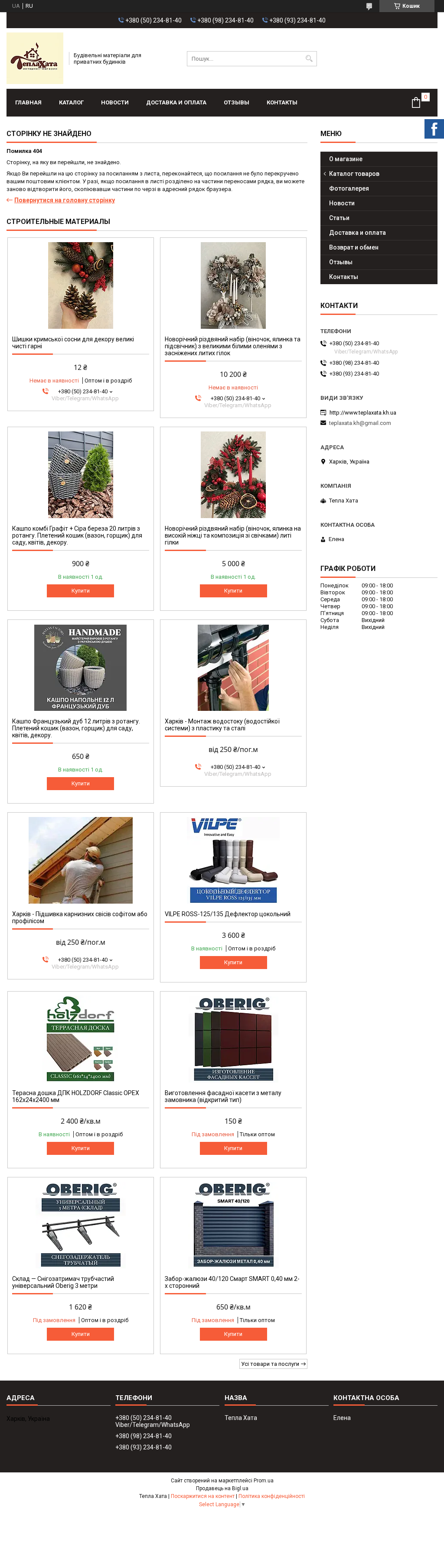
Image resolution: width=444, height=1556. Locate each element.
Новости (115, 102)
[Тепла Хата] (35, 58)
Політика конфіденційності (271, 1496)
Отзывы (236, 102)
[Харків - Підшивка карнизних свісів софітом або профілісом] (80, 860)
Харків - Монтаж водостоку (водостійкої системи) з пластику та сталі (222, 725)
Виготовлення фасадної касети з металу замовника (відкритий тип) (223, 1096)
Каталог (71, 102)
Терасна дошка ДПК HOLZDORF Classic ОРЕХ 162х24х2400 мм (75, 1096)
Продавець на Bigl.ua (222, 1488)
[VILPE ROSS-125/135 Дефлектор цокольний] (233, 860)
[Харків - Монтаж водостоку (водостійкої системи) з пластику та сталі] (233, 667)
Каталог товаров (354, 173)
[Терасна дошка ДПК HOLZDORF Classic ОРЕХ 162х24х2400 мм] (80, 1039)
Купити (81, 590)
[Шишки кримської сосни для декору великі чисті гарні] (80, 285)
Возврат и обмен (354, 247)
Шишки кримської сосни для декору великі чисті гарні (73, 343)
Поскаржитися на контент (203, 1496)
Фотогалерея (349, 188)
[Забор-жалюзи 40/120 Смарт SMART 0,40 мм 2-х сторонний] (233, 1225)
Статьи (339, 217)
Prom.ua (264, 1481)
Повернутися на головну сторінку (64, 200)
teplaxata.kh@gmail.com (360, 423)
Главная (28, 102)
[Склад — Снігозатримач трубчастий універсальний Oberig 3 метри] (80, 1225)
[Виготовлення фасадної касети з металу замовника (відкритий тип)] (233, 1039)
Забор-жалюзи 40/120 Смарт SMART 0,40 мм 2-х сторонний (232, 1282)
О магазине (345, 159)
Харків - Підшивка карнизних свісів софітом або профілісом (79, 917)
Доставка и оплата (176, 102)
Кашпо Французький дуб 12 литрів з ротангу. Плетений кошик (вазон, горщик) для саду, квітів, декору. (76, 728)
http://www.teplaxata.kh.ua (363, 412)
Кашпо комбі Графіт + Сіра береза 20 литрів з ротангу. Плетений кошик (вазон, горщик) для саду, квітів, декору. (77, 535)
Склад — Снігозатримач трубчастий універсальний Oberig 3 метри (63, 1282)
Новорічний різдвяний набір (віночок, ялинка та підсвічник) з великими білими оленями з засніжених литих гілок (232, 346)
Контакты (282, 102)
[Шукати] (309, 58)
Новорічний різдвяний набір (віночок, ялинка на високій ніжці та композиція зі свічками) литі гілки (233, 535)
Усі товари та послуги (270, 1364)
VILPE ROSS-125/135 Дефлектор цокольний (228, 914)
